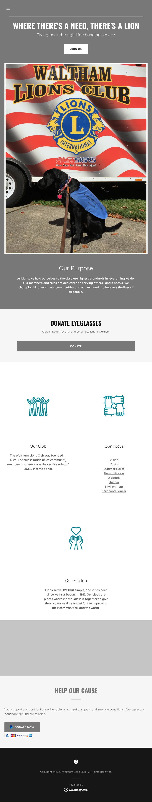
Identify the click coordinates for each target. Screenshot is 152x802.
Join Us (76, 49)
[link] (76, 761)
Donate (76, 346)
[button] (20, 8)
